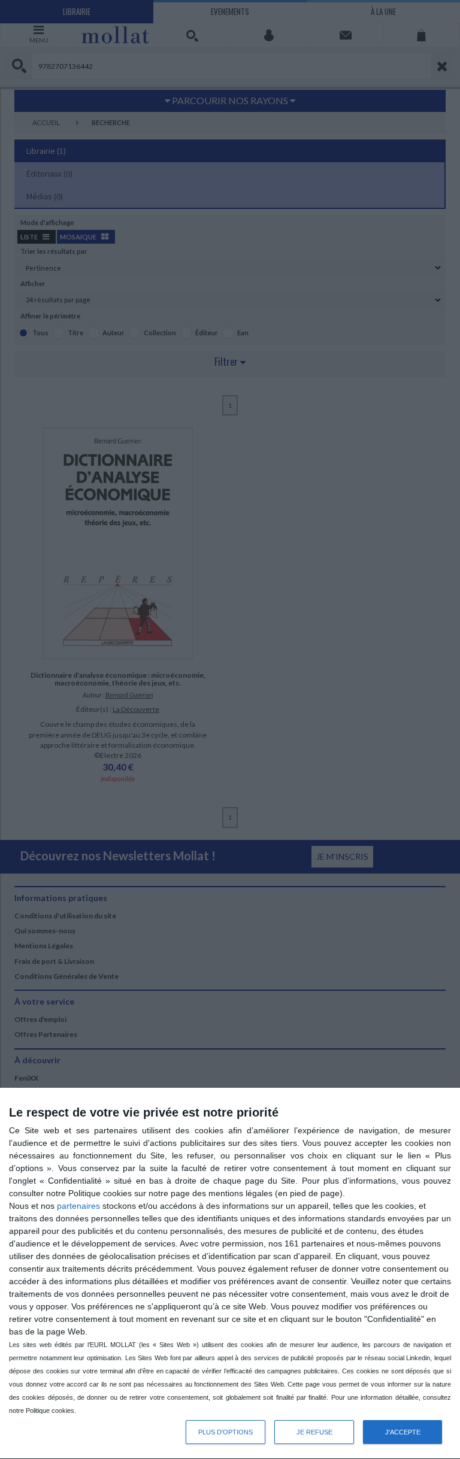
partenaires (78, 1206)
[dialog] (230, 1273)
